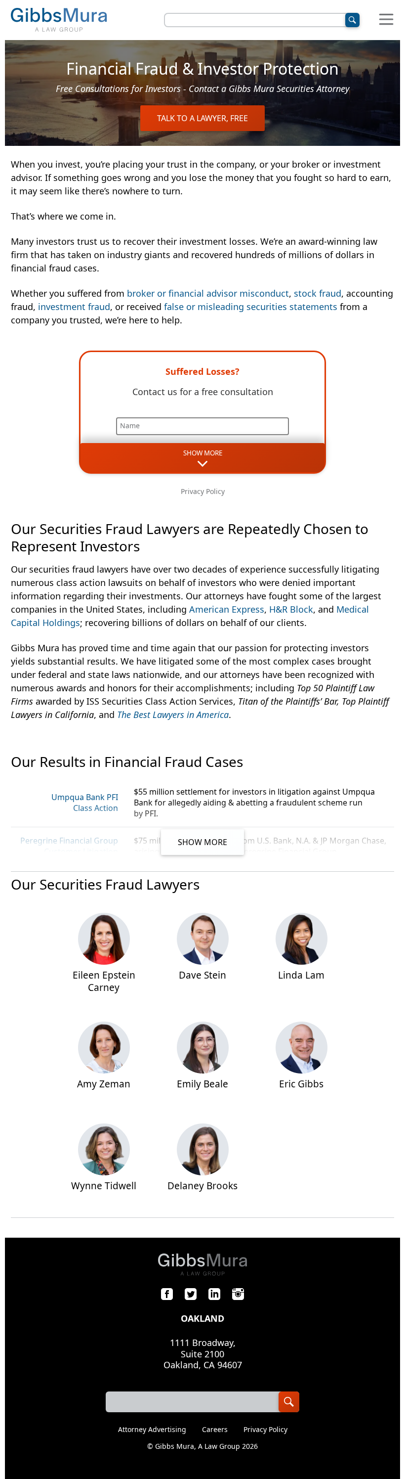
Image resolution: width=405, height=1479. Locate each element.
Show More (202, 842)
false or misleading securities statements (250, 307)
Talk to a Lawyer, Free (202, 118)
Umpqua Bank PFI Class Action (84, 802)
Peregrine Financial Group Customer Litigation (69, 846)
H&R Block (291, 609)
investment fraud (74, 307)
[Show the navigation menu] (386, 20)
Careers (215, 1429)
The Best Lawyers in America (173, 714)
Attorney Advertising (152, 1429)
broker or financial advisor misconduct (208, 293)
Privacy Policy (203, 491)
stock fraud (317, 293)
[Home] (59, 20)
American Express (226, 609)
